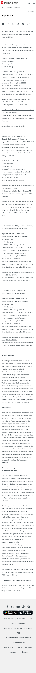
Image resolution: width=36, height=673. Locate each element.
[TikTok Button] (23, 606)
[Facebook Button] (7, 606)
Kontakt (24, 652)
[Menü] (33, 3)
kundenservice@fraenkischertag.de (18, 172)
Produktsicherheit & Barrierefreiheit (18, 638)
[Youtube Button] (18, 606)
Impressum (14, 652)
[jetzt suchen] (28, 3)
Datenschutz (8, 647)
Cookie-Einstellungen (25, 647)
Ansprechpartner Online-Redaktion (13, 126)
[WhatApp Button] (28, 606)
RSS (30, 619)
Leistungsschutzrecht (19, 623)
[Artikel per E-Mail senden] (13, 24)
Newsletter (21, 619)
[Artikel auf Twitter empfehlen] (18, 24)
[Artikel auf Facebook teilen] (8, 24)
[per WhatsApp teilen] (3, 24)
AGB (18, 633)
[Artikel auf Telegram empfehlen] (23, 24)
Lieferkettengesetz (19, 642)
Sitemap (7, 628)
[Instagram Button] (12, 607)
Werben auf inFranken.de (22, 628)
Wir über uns (9, 619)
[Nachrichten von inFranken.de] (9, 2)
